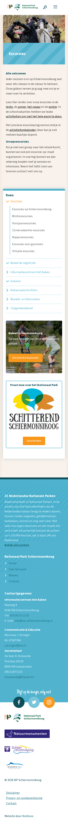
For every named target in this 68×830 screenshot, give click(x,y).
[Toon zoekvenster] (45, 7)
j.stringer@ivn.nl (15, 645)
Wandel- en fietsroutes (25, 299)
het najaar (34, 107)
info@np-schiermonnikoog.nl (33, 621)
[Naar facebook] (19, 702)
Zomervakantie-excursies (28, 230)
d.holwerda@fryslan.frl (19, 677)
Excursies (16, 201)
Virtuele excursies (23, 251)
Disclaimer (13, 793)
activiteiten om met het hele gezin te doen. (34, 116)
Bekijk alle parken (17, 545)
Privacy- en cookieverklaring (24, 798)
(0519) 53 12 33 (19, 615)
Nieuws (13, 575)
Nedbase (27, 816)
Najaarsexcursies (23, 237)
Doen (10, 195)
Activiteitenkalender (25, 358)
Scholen (15, 281)
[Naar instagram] (49, 702)
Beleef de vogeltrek (23, 263)
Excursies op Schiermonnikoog (32, 209)
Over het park (17, 569)
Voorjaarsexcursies (24, 223)
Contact (14, 581)
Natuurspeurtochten (23, 290)
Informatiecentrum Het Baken (30, 272)
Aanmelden (34, 441)
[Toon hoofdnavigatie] (55, 7)
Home (13, 563)
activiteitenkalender (22, 130)
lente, (10, 107)
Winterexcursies (22, 216)
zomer (21, 107)
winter (53, 107)
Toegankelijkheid (21, 308)
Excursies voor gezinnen (27, 244)
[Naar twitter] (34, 702)
